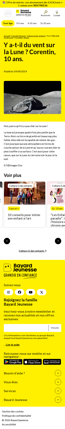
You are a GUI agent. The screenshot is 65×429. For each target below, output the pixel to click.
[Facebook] (19, 292)
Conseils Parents (18, 36)
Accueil (7, 36)
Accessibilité (9, 424)
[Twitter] (41, 292)
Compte (56, 15)
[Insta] (8, 292)
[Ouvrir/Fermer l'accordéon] (58, 373)
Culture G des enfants (36, 36)
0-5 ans (20, 23)
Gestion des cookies (13, 411)
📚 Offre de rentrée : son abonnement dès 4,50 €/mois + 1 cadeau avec (32, 4)
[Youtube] (30, 292)
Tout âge (8, 23)
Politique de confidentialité (16, 415)
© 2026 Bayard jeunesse (15, 420)
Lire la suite (13, 344)
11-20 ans (45, 23)
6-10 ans (32, 23)
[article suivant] (58, 241)
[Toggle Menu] (8, 13)
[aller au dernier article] (7, 241)
